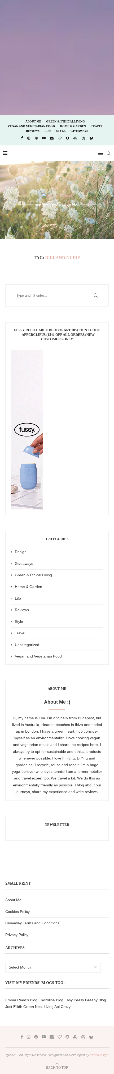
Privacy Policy (16, 935)
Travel (97, 126)
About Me (33, 121)
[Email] (52, 138)
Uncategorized (27, 645)
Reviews (33, 130)
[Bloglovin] (60, 138)
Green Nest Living (38, 1006)
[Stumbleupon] (75, 138)
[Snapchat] (67, 138)
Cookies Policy (17, 911)
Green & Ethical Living (65, 121)
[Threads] (83, 138)
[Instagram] (28, 138)
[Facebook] (22, 138)
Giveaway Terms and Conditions (32, 923)
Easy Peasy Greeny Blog (85, 1000)
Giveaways (79, 130)
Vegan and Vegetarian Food (31, 126)
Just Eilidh (13, 1006)
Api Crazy (62, 1006)
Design (21, 552)
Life (48, 130)
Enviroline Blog (50, 1000)
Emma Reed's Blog (21, 1000)
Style (60, 130)
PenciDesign (99, 1055)
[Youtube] (44, 138)
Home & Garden (73, 126)
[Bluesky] (91, 138)
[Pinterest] (36, 138)
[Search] (108, 153)
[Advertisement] (57, 57)
